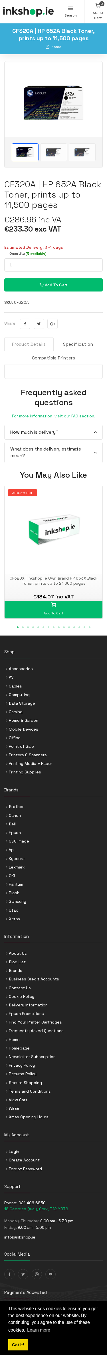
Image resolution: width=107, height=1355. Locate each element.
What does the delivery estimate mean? (45, 452)
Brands (15, 970)
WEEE (14, 1108)
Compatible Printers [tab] (53, 358)
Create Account (24, 1160)
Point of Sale (21, 746)
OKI (12, 875)
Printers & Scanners (28, 754)
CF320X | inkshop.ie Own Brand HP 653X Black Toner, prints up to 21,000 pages (53, 581)
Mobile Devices (23, 729)
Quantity (28, 253)
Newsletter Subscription (32, 1056)
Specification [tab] (78, 344)
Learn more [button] (38, 1330)
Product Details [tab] (29, 344)
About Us (18, 953)
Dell (12, 824)
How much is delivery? (34, 432)
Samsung (17, 901)
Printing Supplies (25, 772)
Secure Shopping (25, 1082)
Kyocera (17, 858)
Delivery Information (28, 1005)
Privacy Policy (22, 1065)
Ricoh (14, 892)
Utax (13, 910)
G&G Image (19, 841)
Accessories (21, 668)
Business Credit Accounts (34, 979)
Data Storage (22, 703)
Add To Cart (55, 285)
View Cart (18, 1099)
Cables (15, 686)
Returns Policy (23, 1073)
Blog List (17, 961)
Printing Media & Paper (30, 763)
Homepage (19, 1048)
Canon (15, 815)
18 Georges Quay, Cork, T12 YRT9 (36, 1208)
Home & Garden (23, 720)
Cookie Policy (21, 996)
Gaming (16, 711)
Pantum (16, 884)
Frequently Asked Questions (36, 1030)
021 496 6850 (32, 1202)
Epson (15, 832)
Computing (19, 694)
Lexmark (17, 867)
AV (11, 677)
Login (14, 1151)
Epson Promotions (26, 1013)
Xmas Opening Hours (29, 1116)
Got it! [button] (18, 1344)
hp (11, 849)
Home (56, 47)
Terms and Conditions (30, 1091)
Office (15, 737)
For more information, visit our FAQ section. (53, 416)
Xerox (14, 918)
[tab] (53, 432)
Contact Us (20, 987)
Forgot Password (25, 1168)
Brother (16, 806)
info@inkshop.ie (19, 1237)
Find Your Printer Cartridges (35, 1022)
